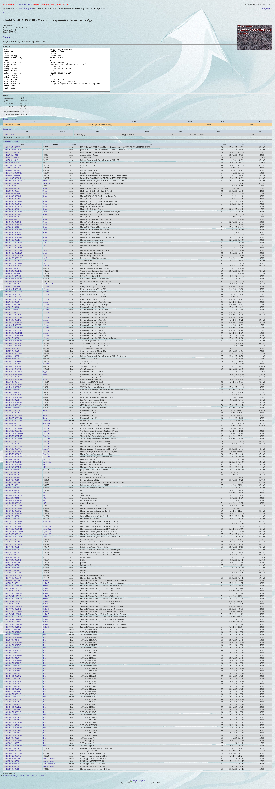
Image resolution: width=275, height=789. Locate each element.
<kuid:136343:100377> (12, 168)
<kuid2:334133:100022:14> (13, 248)
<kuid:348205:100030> (12, 274)
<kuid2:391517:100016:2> (13, 292)
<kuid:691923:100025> (12, 519)
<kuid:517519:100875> (12, 382)
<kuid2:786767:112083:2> (13, 617)
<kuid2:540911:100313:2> (13, 405)
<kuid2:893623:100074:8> (13, 756)
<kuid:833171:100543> (12, 725)
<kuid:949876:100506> (12, 766)
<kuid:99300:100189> (11, 163)
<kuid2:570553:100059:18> (13, 439)
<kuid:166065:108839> (12, 176)
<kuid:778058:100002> (12, 563)
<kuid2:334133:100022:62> (13, 258)
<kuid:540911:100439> (12, 408)
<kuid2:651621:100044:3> (13, 495)
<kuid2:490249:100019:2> (13, 354)
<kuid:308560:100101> (12, 219)
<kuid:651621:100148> (12, 498)
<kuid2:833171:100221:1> (13, 699)
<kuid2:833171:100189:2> (13, 663)
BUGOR (46, 364)
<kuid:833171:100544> (12, 733)
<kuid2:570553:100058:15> (13, 426)
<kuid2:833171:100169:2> (13, 637)
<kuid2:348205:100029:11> (13, 271)
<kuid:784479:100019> (12, 570)
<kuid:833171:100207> (12, 679)
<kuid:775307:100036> (12, 557)
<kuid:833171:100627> (12, 743)
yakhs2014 (46, 181)
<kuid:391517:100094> (12, 305)
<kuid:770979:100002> (12, 547)
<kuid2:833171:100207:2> (13, 684)
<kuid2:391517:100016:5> (13, 299)
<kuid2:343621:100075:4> (13, 266)
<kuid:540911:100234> (12, 400)
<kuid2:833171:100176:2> (13, 645)
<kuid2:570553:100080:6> (13, 452)
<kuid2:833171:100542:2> (13, 722)
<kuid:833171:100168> (12, 630)
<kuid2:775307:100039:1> (13, 560)
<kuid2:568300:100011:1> (13, 421)
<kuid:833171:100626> (12, 738)
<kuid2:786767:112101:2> (13, 627)
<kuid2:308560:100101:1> (13, 222)
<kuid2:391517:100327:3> (13, 320)
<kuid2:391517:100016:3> (13, 294)
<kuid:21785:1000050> (12, 152)
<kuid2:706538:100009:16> (13, 524)
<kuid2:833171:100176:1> (13, 643)
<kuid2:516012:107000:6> (13, 372)
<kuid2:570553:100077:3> (13, 444)
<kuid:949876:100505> (12, 764)
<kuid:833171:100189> (12, 658)
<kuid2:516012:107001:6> (13, 377)
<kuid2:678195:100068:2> (13, 511)
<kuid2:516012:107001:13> (13, 379)
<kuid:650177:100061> (12, 485)
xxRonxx (46, 287)
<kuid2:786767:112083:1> (13, 614)
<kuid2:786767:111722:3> (13, 596)
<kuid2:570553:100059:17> (13, 436)
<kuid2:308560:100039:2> (13, 204)
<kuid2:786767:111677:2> (13, 588)
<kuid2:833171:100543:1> (13, 728)
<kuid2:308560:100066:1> (13, 212)
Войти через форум (26, 9)
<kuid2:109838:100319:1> (13, 165)
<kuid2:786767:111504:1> (13, 586)
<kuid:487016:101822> (12, 348)
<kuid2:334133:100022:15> (13, 250)
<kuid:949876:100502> (12, 759)
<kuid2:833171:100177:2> (13, 650)
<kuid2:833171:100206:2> (13, 676)
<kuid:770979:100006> (12, 552)
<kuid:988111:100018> (12, 769)
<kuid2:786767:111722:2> (13, 594)
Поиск (269, 9)
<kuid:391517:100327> (12, 312)
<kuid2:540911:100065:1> (13, 385)
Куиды (264, 9)
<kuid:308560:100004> (12, 188)
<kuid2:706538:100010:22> (13, 537)
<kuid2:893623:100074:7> (13, 753)
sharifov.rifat (47, 459)
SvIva (45, 188)
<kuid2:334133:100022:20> (13, 253)
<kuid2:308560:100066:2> (13, 214)
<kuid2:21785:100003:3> (12, 150)
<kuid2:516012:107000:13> (13, 374)
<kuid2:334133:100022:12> (13, 245)
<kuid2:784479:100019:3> (13, 575)
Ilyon (44, 630)
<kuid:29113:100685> (11, 158)
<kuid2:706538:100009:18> (13, 529)
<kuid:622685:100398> (12, 475)
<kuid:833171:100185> (12, 653)
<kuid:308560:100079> (12, 217)
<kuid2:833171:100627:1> (13, 746)
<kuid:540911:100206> (12, 392)
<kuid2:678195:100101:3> (13, 514)
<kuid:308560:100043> (12, 209)
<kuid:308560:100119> (12, 227)
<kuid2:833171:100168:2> (13, 632)
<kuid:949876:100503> (12, 761)
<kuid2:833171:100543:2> (13, 730)
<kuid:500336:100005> (12, 359)
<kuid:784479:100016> (12, 568)
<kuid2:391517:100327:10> (13, 328)
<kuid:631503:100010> (12, 477)
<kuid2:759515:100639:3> (13, 544)
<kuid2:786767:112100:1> (13, 619)
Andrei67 (46, 581)
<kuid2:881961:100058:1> (13, 751)
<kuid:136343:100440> (12, 170)
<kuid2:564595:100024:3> (13, 410)
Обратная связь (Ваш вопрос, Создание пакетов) (50, 4)
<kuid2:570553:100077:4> (13, 446)
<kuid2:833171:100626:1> (13, 741)
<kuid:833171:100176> (12, 640)
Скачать (8, 36)
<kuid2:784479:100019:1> (13, 573)
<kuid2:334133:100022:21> (13, 256)
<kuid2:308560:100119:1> (13, 230)
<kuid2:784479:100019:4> (13, 578)
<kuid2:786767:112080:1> (13, 609)
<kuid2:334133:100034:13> (13, 263)
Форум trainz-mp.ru (25, 4)
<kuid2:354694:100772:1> (13, 279)
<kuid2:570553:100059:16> (13, 434)
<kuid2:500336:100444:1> (13, 361)
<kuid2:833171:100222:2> (13, 707)
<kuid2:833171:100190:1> (13, 668)
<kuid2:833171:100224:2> (13, 712)
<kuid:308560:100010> (12, 194)
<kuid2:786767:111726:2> (13, 604)
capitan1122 (47, 521)
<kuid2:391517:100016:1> (13, 289)
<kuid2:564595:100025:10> (13, 418)
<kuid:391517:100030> (12, 302)
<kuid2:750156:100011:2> (13, 539)
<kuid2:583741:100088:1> (13, 462)
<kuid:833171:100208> (12, 686)
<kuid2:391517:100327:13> (13, 336)
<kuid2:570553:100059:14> (13, 428)
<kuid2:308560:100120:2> (13, 237)
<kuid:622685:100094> (12, 472)
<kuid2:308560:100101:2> (13, 225)
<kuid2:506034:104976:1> (13, 369)
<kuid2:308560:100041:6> (13, 207)
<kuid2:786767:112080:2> (13, 612)
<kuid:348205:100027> (12, 268)
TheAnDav (46, 426)
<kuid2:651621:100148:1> (13, 501)
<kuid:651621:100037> (12, 493)
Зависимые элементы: (11, 142)
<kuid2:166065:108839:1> (13, 178)
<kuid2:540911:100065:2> (13, 387)
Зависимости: (8, 129)
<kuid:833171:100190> (12, 666)
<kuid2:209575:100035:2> (13, 181)
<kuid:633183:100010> (12, 480)
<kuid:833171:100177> (12, 648)
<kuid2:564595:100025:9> (13, 415)
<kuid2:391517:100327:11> (13, 330)
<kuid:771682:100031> (12, 555)
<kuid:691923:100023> (12, 516)
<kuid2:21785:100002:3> (12, 147)
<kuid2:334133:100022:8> (13, 243)
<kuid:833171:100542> (12, 720)
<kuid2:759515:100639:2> (13, 542)
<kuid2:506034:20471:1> (12, 366)
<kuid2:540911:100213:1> (13, 397)
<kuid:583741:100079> (12, 459)
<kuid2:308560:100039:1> (13, 201)
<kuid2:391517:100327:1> (13, 315)
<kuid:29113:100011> (11, 155)
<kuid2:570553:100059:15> (13, 431)
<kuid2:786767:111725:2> (13, 599)
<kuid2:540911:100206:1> (13, 395)
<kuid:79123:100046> (11, 160)
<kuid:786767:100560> (12, 581)
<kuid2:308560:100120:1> (13, 235)
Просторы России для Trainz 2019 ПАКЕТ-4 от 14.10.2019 (24, 776)
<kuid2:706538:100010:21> (13, 534)
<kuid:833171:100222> (12, 704)
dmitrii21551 (47, 266)
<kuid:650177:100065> (12, 488)
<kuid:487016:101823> (12, 351)
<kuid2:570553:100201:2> (13, 454)
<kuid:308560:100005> (12, 191)
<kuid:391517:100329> (12, 338)
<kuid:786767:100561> (12, 583)
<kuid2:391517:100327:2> (13, 317)
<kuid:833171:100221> (12, 697)
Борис (45, 410)
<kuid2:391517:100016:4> (13, 297)
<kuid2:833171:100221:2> (13, 702)
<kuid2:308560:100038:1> (13, 196)
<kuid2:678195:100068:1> (13, 508)
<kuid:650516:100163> (12, 490)
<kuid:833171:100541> (12, 715)
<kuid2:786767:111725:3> (13, 601)
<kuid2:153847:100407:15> (13, 173)
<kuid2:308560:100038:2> (13, 199)
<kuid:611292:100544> (12, 470)
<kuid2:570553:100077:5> (13, 449)
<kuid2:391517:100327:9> (13, 325)
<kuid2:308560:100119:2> (13, 232)
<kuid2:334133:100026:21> (13, 261)
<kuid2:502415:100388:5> (13, 364)
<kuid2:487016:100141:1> (13, 341)
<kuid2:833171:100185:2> (13, 655)
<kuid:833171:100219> (12, 692)
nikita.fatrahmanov (49, 759)
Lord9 (45, 240)
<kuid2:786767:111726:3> (13, 606)
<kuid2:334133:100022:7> (13, 240)
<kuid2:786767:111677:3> (13, 591)
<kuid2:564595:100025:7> (13, 413)
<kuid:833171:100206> (12, 673)
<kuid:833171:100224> (12, 710)
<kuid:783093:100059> (12, 565)
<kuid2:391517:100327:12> (13, 333)
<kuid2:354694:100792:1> (13, 281)
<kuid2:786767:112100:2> (13, 622)
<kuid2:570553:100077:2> (13, 441)
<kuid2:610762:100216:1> (13, 465)
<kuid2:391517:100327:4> (13, 323)
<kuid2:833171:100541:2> (13, 717)
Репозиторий (7, 13)
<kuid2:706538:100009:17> (13, 526)
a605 (44, 493)
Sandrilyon (46, 421)
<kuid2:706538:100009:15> (13, 521)
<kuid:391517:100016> (12, 287)
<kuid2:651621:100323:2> (13, 503)
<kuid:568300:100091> (12, 423)
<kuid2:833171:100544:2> (13, 735)
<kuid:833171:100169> (12, 635)
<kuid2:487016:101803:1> (13, 346)
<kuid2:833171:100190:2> (13, 671)
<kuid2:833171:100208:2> (13, 689)
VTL (44, 465)
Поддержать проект (10, 4)
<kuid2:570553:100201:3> (13, 457)
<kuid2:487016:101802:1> (13, 343)
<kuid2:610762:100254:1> (13, 467)
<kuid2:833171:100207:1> (13, 681)
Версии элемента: (9, 119)
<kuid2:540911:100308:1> (13, 403)
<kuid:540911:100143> (12, 390)
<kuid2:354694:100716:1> (13, 276)
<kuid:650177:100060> (12, 483)
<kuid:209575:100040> (12, 183)
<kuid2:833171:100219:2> (13, 694)
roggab (45, 372)
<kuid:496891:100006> (12, 356)
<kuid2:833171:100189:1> (13, 661)
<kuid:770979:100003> (12, 550)
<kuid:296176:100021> (12, 186)
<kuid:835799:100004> (12, 748)
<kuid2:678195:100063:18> (13, 506)
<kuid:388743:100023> (12, 284)
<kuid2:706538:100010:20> (13, 532)
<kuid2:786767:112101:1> (13, 624)
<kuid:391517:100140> (12, 307)
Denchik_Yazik (48, 284)
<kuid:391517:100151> (12, 310)
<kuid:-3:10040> (9, 135)
